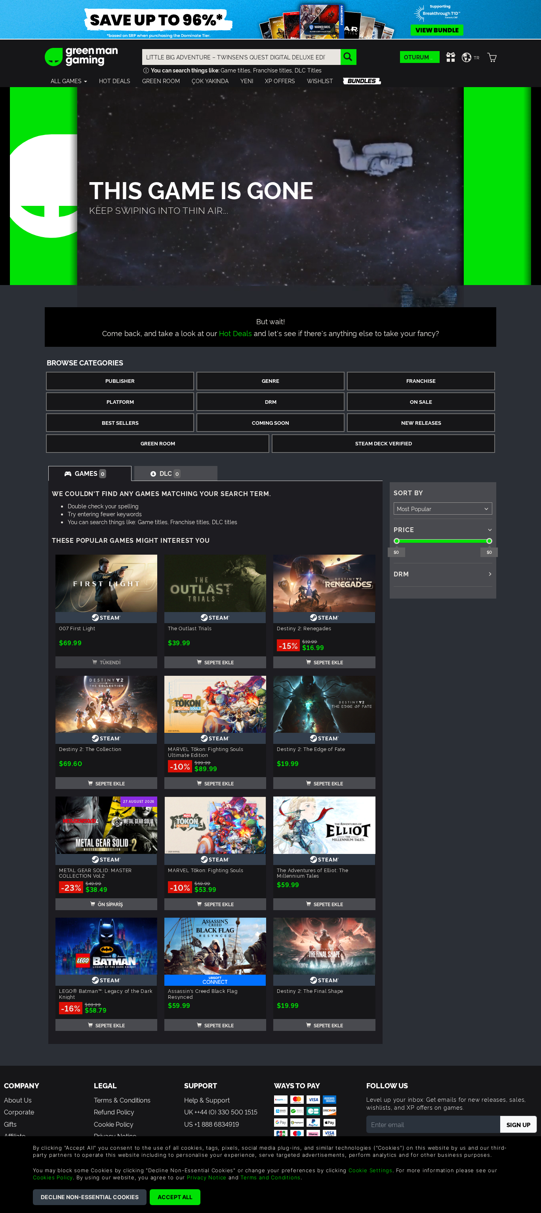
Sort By (408, 492)
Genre (270, 380)
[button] (69, 80)
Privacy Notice (207, 1177)
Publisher (120, 380)
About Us (18, 1099)
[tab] (89, 473)
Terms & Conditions (122, 1099)
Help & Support (207, 1099)
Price (404, 529)
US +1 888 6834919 (211, 1124)
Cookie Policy (113, 1124)
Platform (120, 401)
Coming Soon (270, 422)
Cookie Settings (370, 1170)
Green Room (158, 443)
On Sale (421, 401)
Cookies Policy (53, 1177)
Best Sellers (120, 422)
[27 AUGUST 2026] (106, 823)
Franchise (421, 380)
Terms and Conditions (270, 1177)
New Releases (421, 422)
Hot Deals (235, 333)
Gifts (10, 1124)
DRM (270, 401)
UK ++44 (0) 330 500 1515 (220, 1111)
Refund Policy (114, 1111)
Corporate (19, 1111)
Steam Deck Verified (383, 443)
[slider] (397, 541)
